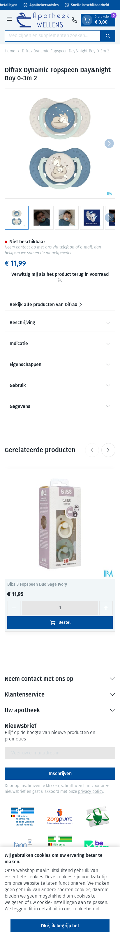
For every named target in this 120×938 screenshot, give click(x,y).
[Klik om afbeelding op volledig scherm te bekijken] (60, 143)
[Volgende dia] (108, 450)
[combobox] (53, 36)
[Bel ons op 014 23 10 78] (74, 20)
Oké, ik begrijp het (60, 925)
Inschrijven (60, 773)
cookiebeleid (86, 909)
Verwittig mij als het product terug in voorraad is (60, 277)
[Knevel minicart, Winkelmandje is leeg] (87, 20)
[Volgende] (109, 143)
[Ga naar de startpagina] (42, 20)
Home (10, 51)
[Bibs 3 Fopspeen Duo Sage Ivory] (60, 524)
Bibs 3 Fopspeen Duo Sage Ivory (37, 584)
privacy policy (90, 792)
